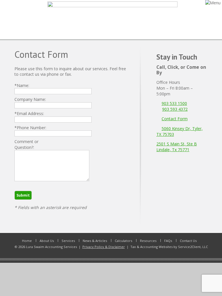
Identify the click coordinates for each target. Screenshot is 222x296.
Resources (148, 240)
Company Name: (30, 99)
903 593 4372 (175, 109)
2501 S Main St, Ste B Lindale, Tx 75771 (176, 146)
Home (27, 240)
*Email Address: (29, 113)
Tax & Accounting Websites (151, 247)
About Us (47, 240)
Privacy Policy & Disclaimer (103, 247)
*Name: (21, 85)
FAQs (168, 240)
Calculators (123, 240)
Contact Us (188, 240)
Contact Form (175, 118)
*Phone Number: (30, 127)
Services (68, 240)
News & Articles (95, 240)
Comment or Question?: (26, 144)
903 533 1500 (174, 103)
